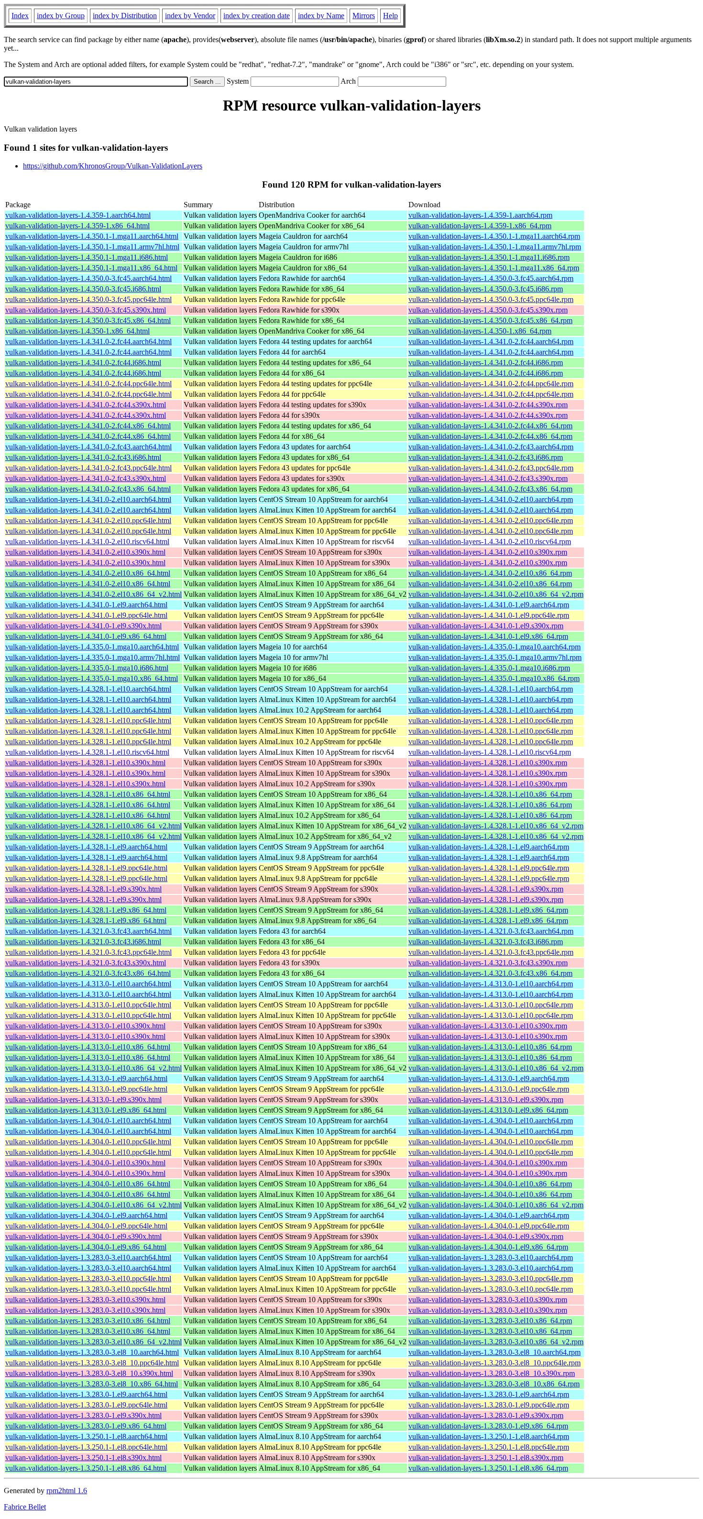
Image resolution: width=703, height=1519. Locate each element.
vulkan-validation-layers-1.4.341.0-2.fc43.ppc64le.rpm (490, 468)
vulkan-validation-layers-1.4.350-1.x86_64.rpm (479, 331)
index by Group (61, 15)
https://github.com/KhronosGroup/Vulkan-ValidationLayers (112, 166)
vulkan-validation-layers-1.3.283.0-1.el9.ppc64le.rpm (488, 1405)
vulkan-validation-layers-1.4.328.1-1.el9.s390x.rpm (485, 889)
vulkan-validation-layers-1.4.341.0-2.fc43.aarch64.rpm (490, 447)
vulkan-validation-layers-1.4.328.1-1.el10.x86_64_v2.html (93, 826)
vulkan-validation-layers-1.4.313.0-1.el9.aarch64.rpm (488, 1078)
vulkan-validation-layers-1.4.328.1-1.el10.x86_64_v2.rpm (495, 826)
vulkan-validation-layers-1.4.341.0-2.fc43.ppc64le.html (88, 468)
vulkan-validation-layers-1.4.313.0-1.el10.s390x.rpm (487, 1026)
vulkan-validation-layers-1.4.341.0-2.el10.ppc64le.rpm (490, 520)
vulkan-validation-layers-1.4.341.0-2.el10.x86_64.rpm (490, 573)
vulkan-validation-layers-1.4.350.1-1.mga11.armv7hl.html (92, 247)
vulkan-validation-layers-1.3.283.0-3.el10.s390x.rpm (487, 1300)
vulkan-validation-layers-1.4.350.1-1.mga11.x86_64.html (91, 268)
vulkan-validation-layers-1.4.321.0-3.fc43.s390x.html (85, 963)
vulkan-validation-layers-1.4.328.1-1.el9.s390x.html (83, 889)
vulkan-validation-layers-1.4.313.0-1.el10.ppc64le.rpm (490, 1005)
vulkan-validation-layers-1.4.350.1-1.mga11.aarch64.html (91, 236)
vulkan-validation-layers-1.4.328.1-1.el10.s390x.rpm (487, 763)
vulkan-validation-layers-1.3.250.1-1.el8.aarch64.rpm (488, 1436)
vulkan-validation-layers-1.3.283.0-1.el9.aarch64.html (86, 1394)
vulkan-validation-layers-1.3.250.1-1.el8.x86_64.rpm (488, 1468)
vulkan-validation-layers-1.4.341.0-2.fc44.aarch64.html (88, 341)
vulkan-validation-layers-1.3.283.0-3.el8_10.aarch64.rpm (494, 1352)
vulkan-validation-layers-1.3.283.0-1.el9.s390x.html (83, 1415)
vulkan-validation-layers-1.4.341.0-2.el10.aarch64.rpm (490, 499)
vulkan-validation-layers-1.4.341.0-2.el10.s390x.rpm (487, 552)
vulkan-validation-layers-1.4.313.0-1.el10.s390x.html (85, 1026)
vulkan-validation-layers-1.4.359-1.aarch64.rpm (480, 215)
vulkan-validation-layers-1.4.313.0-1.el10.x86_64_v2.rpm (495, 1068)
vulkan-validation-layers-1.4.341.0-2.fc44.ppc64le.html (88, 384)
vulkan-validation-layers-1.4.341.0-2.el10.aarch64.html (88, 499)
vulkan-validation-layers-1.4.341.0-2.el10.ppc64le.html (88, 520)
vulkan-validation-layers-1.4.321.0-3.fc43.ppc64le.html (88, 952)
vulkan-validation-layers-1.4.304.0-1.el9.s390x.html (83, 1236)
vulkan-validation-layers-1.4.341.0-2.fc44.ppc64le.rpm (490, 384)
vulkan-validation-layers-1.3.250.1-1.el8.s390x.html (83, 1457)
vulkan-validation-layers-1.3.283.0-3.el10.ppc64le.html (88, 1278)
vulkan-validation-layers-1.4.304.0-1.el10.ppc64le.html (88, 1142)
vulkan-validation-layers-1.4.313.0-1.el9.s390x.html (83, 1099)
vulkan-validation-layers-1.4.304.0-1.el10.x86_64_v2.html (93, 1205)
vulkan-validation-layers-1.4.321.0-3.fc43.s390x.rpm (488, 963)
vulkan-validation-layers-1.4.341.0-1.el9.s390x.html (83, 626)
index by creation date (256, 15)
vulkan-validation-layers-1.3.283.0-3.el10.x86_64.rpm (490, 1321)
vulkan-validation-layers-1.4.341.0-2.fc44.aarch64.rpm (490, 341)
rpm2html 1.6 (66, 1490)
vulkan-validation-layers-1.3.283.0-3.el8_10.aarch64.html (92, 1352)
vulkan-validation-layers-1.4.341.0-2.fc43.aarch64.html (88, 447)
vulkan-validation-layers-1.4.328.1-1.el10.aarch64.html (88, 689)
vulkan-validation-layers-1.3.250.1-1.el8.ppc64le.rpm (488, 1447)
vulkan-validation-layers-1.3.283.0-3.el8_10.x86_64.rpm (494, 1384)
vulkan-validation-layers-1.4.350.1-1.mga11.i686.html (86, 257)
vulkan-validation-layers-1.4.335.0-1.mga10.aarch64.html (92, 647)
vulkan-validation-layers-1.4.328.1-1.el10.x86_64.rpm (490, 794)
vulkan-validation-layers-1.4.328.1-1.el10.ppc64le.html (88, 720)
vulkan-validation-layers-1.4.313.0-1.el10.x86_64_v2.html (93, 1068)
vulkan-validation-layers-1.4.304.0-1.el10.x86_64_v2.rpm (495, 1205)
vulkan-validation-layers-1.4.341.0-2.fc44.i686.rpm (485, 362)
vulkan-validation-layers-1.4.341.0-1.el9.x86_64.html (85, 636)
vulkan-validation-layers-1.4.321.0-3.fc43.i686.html (83, 942)
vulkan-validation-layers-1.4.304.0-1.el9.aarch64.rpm (488, 1215)
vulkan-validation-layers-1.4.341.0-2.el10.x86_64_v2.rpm (495, 594)
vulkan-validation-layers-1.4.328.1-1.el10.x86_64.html (87, 794)
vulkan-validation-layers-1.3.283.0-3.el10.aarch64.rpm (490, 1257)
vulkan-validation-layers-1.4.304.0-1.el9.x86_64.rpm (488, 1247)
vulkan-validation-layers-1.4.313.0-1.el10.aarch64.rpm (490, 984)
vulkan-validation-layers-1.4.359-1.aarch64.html (78, 215)
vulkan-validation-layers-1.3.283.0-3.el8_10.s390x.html (89, 1373)
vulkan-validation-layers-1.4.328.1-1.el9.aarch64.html (86, 847)
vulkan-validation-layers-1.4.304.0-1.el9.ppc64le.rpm (488, 1226)
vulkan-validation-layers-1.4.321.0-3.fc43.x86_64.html (88, 973)
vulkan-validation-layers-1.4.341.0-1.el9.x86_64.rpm (488, 636)
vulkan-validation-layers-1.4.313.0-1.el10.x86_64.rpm (490, 1047)
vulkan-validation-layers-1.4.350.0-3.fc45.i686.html (83, 289)
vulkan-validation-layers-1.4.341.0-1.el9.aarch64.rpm (488, 605)
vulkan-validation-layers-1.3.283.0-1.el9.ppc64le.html (86, 1405)
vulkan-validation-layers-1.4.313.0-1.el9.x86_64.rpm (488, 1110)
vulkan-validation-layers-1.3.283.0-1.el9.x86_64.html (85, 1426)
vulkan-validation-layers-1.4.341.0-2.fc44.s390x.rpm (488, 405)
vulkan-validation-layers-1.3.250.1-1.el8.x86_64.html (85, 1468)
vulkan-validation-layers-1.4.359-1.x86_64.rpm (479, 226)
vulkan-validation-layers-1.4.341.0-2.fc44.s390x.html (85, 405)
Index (20, 15)
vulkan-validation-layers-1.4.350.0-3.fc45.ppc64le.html (88, 299)
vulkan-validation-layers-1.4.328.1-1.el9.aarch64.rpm (488, 847)
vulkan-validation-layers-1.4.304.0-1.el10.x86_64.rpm (490, 1184)
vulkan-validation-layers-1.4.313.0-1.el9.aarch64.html (86, 1078)
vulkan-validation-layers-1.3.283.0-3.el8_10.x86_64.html (91, 1384)
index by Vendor (190, 15)
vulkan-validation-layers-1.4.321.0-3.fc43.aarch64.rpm (490, 931)
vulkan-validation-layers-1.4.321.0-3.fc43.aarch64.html (88, 931)
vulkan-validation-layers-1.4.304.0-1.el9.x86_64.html (85, 1247)
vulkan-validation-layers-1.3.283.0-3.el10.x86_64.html (87, 1321)
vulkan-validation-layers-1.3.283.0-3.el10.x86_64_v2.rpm (495, 1342)
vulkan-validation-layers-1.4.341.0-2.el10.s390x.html (85, 552)
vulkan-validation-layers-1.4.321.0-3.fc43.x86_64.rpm (490, 973)
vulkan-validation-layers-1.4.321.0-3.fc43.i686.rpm (485, 942)
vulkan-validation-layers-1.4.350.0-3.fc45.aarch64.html (88, 278)
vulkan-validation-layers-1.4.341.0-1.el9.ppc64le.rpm (488, 615)
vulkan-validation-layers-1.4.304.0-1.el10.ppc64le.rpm (490, 1142)
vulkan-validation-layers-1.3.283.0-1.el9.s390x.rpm (485, 1415)
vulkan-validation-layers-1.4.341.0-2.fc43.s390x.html (85, 478)
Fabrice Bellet (25, 1507)
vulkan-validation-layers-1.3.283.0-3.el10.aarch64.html (88, 1257)
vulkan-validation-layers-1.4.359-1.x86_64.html (77, 226)
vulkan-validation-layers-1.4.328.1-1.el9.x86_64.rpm (488, 910)
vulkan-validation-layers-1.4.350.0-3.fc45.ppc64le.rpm (490, 299)
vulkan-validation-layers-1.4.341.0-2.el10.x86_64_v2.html (93, 594)
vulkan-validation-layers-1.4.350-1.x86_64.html (77, 331)
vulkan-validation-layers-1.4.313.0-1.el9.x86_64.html (85, 1110)
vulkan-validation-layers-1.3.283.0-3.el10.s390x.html (85, 1300)
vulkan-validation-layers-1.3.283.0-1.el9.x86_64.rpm (488, 1426)
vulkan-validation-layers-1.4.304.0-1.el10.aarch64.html (88, 1121)
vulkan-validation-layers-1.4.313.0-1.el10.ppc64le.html (88, 1005)
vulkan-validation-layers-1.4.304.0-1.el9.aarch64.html (86, 1215)
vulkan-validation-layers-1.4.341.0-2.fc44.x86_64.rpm (490, 426)
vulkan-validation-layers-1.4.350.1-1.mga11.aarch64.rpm (494, 236)
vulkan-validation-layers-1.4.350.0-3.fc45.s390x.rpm (488, 310)
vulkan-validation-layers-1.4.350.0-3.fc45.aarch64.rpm (490, 278)
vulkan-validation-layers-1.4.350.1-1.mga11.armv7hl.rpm (494, 247)
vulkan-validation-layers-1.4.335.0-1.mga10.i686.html (86, 668)
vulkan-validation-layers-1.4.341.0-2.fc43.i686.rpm (485, 457)
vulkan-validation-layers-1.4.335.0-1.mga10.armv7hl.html (92, 657)
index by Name (321, 15)
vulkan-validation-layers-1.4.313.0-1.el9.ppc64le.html (86, 1089)
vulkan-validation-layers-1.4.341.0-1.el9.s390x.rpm (485, 626)
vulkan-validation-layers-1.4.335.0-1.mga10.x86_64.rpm (494, 678)
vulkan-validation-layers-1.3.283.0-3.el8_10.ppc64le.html (92, 1363)
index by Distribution (125, 15)
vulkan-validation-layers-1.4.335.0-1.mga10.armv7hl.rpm (495, 657)
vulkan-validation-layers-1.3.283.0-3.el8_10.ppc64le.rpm (494, 1363)
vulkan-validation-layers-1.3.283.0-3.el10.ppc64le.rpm (490, 1278)
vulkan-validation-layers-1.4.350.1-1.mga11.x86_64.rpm (493, 268)
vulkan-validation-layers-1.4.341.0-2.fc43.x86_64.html (88, 489)
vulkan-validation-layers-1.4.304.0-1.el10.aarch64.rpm (490, 1121)
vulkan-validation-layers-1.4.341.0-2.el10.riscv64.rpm (489, 541)
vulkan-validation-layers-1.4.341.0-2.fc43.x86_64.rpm (490, 489)
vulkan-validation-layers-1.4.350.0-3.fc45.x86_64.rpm (490, 320)
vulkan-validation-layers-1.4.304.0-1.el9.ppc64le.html (86, 1226)
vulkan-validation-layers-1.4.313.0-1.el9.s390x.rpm (485, 1099)
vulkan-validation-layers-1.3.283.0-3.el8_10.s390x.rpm (491, 1373)
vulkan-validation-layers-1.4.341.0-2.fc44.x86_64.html (88, 426)
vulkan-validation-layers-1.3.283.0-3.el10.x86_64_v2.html (93, 1342)
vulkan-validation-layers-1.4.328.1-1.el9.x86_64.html (85, 910)
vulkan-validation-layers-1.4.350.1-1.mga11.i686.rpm (489, 257)
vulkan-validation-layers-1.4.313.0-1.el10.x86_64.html (87, 1047)
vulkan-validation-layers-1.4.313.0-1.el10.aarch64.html (88, 984)
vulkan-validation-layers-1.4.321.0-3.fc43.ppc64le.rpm (490, 952)
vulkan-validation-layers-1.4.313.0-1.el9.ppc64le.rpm (488, 1089)
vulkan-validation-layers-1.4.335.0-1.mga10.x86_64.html (91, 678)
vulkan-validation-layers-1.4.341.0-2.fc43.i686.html (83, 457)
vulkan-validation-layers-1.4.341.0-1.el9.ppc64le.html (86, 615)
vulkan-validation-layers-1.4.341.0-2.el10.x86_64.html (87, 573)
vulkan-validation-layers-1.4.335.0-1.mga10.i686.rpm (489, 668)
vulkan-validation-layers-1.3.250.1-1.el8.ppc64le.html (86, 1447)
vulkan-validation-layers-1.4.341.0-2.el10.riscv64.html (87, 541)
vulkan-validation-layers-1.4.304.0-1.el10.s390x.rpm (487, 1163)
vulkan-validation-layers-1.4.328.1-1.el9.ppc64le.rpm (488, 868)
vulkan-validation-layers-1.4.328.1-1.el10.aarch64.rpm (490, 689)
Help (390, 15)
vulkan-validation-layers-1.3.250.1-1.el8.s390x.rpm (485, 1457)
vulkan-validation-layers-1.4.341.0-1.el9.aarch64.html (86, 605)
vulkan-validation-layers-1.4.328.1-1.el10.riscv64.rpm (489, 752)
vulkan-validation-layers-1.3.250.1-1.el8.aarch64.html (86, 1436)
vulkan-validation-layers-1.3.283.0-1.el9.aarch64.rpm (488, 1394)
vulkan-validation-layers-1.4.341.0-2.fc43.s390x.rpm (488, 478)
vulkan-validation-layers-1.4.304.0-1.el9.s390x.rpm (485, 1236)
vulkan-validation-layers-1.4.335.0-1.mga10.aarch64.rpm (494, 647)
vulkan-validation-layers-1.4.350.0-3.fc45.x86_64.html (88, 320)
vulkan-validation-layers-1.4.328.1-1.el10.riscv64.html (87, 752)
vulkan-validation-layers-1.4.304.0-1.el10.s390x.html (85, 1163)
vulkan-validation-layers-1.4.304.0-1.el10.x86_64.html (87, 1184)
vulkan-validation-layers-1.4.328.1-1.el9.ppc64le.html (86, 868)
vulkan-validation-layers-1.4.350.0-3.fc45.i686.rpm (485, 289)
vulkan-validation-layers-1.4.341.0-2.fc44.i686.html (83, 362)
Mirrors (363, 15)
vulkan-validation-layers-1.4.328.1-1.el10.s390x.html (85, 763)
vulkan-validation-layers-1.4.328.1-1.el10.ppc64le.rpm (490, 720)
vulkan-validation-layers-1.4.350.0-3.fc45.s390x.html (85, 310)
